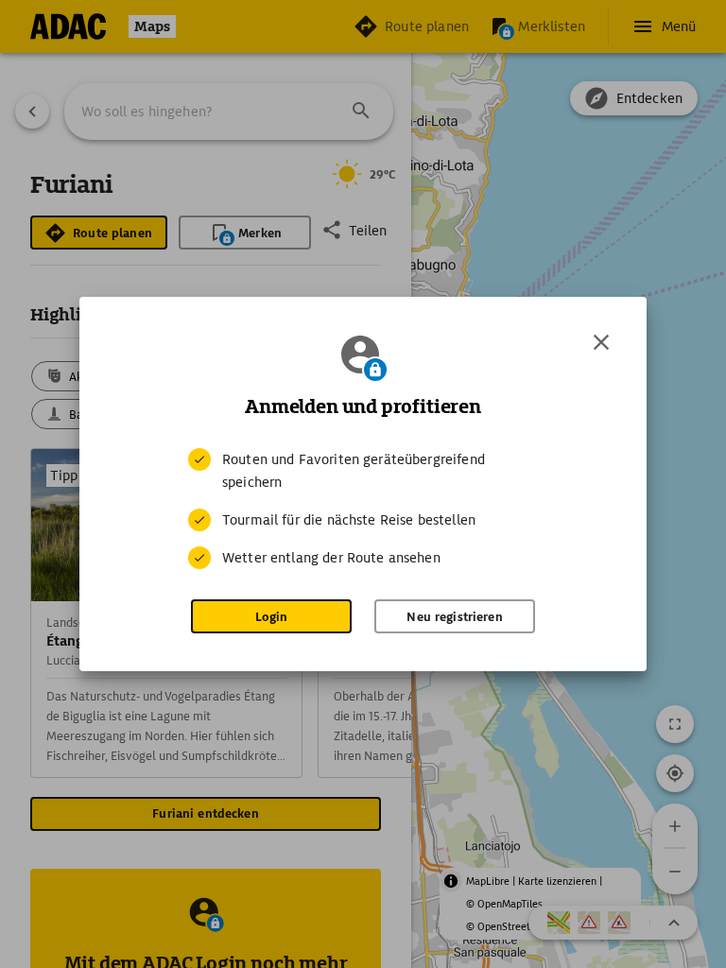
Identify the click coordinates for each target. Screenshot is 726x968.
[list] (363, 508)
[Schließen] (601, 342)
